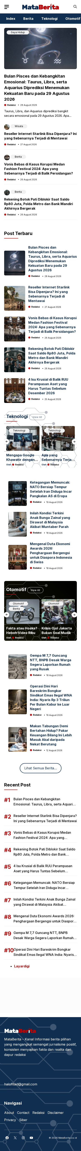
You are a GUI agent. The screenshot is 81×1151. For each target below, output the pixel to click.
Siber (23, 1120)
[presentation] (6, 441)
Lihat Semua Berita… (40, 768)
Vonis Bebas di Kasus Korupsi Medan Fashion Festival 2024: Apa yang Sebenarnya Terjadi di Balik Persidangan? (38, 168)
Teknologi (49, 19)
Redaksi (11, 105)
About (9, 1113)
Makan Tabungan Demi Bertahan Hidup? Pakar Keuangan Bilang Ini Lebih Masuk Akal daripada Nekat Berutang (51, 735)
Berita (28, 19)
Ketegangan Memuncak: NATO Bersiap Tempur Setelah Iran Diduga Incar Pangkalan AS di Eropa (44, 888)
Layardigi (21, 966)
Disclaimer (56, 1113)
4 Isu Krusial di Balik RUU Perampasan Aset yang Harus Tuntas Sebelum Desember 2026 (43, 871)
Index (10, 19)
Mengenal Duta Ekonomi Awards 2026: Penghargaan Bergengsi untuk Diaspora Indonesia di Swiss (51, 553)
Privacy (10, 1120)
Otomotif (18, 603)
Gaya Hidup (18, 32)
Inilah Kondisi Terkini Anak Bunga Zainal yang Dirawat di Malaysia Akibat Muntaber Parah (44, 904)
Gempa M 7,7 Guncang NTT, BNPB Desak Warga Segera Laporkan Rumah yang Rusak (44, 938)
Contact (23, 1113)
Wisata (19, 126)
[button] (75, 6)
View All (37, 417)
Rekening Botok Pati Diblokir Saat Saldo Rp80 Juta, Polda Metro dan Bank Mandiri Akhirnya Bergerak (38, 203)
